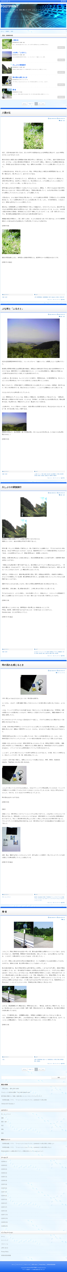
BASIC (35, 897)
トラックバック (57, 299)
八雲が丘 (16, 40)
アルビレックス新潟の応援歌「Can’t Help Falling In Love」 (16, 1092)
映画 (39, 475)
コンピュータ (41, 898)
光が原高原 (53, 474)
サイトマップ (4, 1240)
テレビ (58, 898)
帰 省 (14, 90)
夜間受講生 (39, 297)
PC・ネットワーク (24, 79)
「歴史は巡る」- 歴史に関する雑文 (10, 1088)
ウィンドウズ (54, 897)
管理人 (63, 299)
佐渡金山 (52, 651)
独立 (53, 653)
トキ (45, 651)
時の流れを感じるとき (20, 77)
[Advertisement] (33, 277)
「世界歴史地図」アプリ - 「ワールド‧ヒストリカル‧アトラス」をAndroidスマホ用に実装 (24, 1100)
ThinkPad (48, 897)
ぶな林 (35, 474)
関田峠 (55, 475)
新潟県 (61, 474)
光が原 (48, 474)
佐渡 (45, 474)
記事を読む (61, 47)
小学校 (57, 474)
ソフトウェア (53, 898)
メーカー (40, 900)
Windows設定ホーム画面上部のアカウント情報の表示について (17, 1151)
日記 (21, 92)
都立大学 (62, 297)
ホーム (24, 103)
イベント (41, 651)
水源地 (42, 475)
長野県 (51, 475)
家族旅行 (60, 651)
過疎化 (38, 1061)
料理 (37, 653)
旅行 (44, 653)
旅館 (51, 653)
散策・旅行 (22, 42)
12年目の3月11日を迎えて (8, 1103)
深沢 (50, 297)
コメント (50, 299)
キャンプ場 (40, 474)
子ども (55, 651)
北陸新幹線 (39, 1059)
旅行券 (47, 653)
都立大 (57, 297)
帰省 (58, 1059)
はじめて (36, 651)
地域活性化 (50, 1059)
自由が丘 (54, 297)
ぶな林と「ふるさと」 (20, 52)
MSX (44, 897)
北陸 (35, 1059)
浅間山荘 (47, 475)
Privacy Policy (4, 1251)
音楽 (2, 1133)
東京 (35, 1061)
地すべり (45, 1059)
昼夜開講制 (45, 297)
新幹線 (61, 1059)
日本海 (35, 475)
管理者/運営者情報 (6, 1255)
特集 (2, 1129)
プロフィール (4, 1244)
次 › (43, 103)
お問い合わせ (4, 1247)
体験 (2, 1118)
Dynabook (40, 897)
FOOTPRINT (10, 6)
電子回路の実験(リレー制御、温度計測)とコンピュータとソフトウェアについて (21, 1096)
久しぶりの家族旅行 (19, 65)
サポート (47, 898)
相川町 (56, 653)
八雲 (35, 297)
